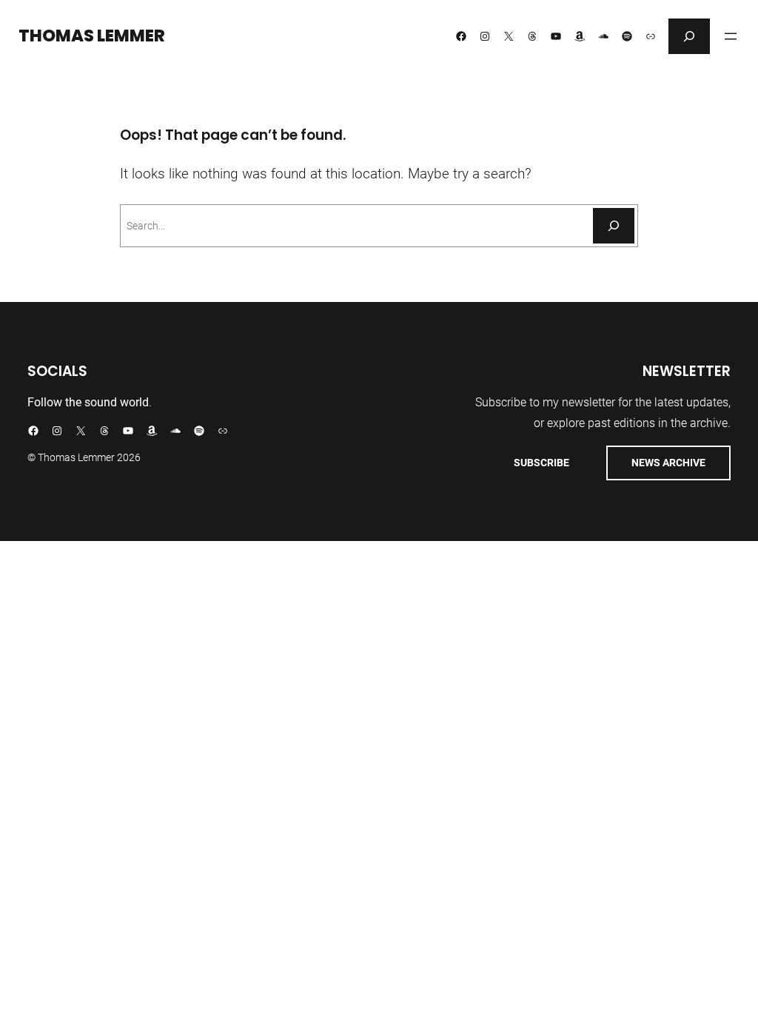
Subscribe (541, 462)
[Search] (613, 225)
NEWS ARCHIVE (668, 462)
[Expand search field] (689, 36)
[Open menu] (730, 36)
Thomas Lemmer (92, 35)
